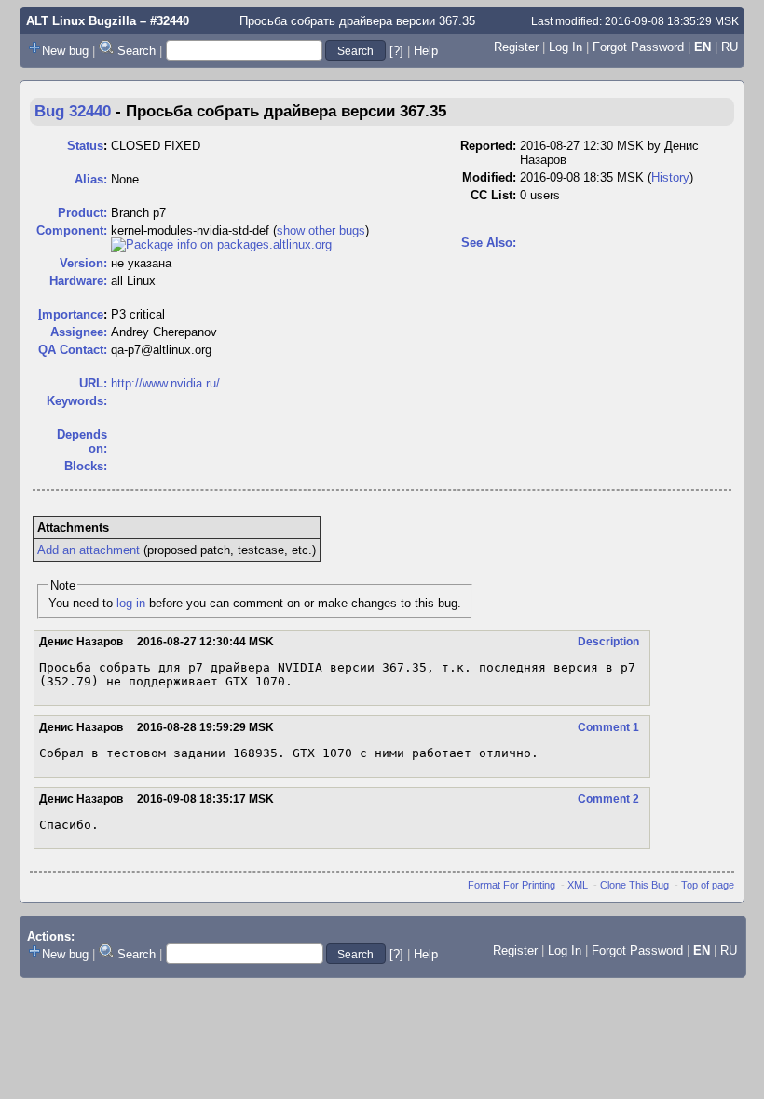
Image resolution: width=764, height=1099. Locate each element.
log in (130, 603)
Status (85, 146)
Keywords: (77, 401)
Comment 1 (608, 727)
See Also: (488, 243)
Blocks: (85, 466)
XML (577, 884)
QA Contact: (72, 350)
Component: (71, 230)
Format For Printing (511, 884)
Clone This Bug (634, 884)
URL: (93, 383)
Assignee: (78, 332)
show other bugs (321, 230)
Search (136, 51)
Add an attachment (88, 550)
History (670, 177)
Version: (83, 263)
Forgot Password (638, 47)
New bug (65, 51)
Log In (565, 47)
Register (516, 47)
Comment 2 (608, 799)
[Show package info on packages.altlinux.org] (221, 244)
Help (426, 51)
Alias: (91, 179)
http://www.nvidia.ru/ (165, 383)
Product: (82, 213)
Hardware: (78, 281)
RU (729, 47)
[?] (396, 51)
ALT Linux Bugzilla (81, 21)
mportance (70, 314)
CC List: (493, 195)
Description (608, 641)
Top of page (707, 884)
